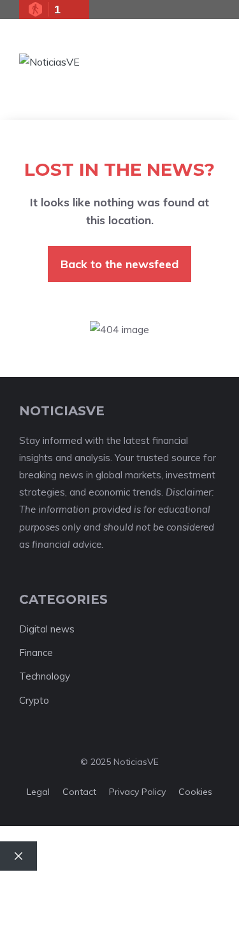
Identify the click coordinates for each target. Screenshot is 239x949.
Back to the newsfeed (119, 264)
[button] (167, 62)
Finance (36, 652)
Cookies (195, 791)
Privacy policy (137, 791)
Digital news (47, 629)
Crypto (34, 700)
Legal (38, 791)
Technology (44, 676)
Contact (79, 791)
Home (26, 887)
